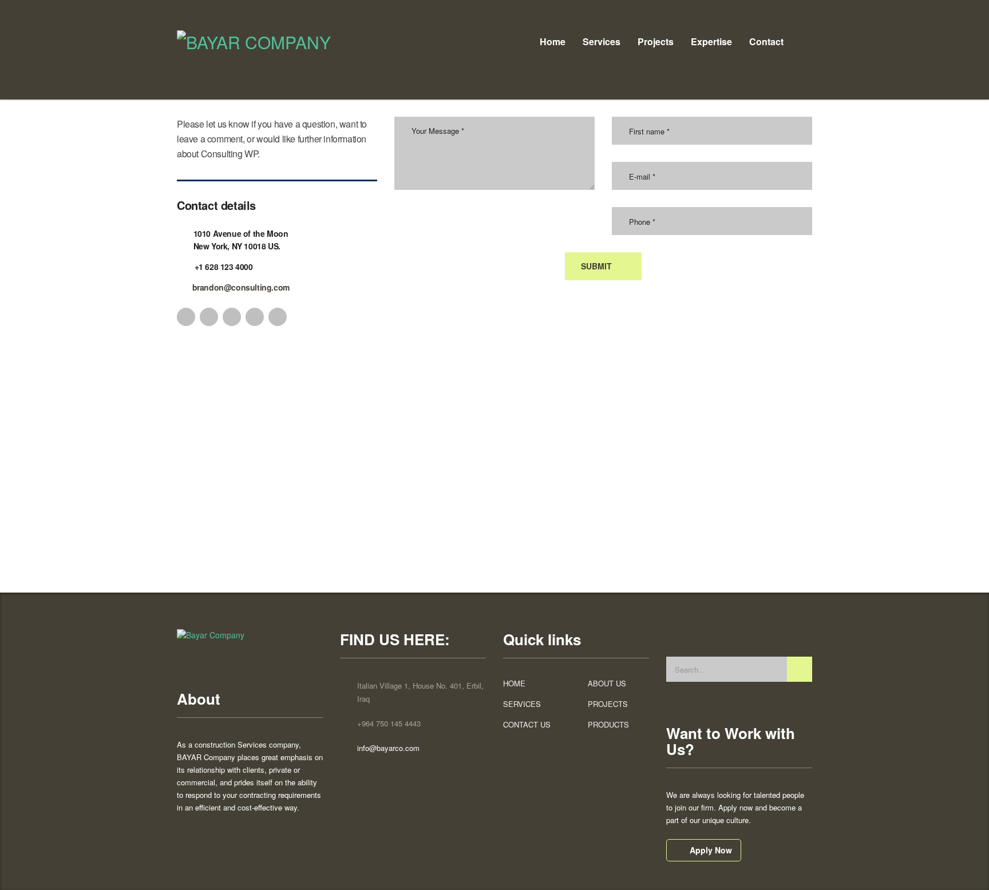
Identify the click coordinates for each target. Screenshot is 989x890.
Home (552, 41)
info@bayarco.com (388, 747)
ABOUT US (607, 683)
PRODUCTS (608, 724)
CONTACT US (527, 724)
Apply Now (711, 850)
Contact (766, 41)
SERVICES (522, 704)
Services (601, 41)
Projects (656, 41)
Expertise (711, 41)
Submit (596, 266)
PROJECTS (608, 704)
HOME (514, 683)
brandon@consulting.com (241, 287)
